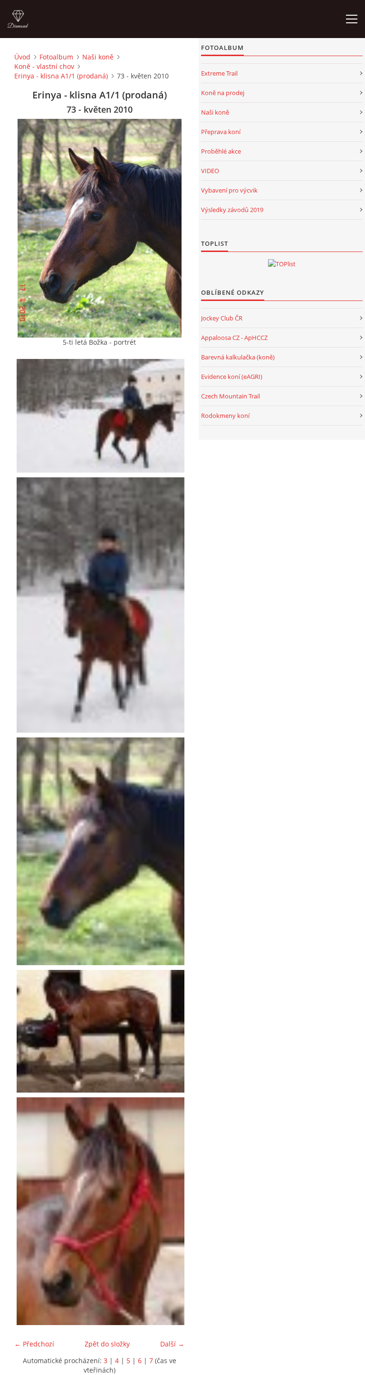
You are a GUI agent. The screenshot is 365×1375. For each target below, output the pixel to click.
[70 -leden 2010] (102, 416)
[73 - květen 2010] (102, 851)
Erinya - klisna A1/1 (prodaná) (61, 75)
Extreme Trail (219, 73)
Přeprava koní (220, 131)
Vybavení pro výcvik (229, 190)
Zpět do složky (107, 1343)
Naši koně (98, 56)
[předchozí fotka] (29, 228)
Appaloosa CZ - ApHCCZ (234, 337)
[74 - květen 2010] (102, 1031)
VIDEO (210, 170)
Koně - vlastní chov (44, 66)
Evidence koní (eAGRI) (231, 376)
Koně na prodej (222, 92)
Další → (172, 1343)
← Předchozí (34, 1343)
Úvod (22, 56)
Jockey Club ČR (221, 318)
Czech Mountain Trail (230, 396)
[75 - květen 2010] (102, 1211)
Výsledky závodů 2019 (232, 209)
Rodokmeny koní (225, 415)
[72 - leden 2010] (102, 605)
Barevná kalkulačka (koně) (238, 357)
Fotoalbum (56, 56)
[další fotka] (169, 228)
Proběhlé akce (221, 151)
